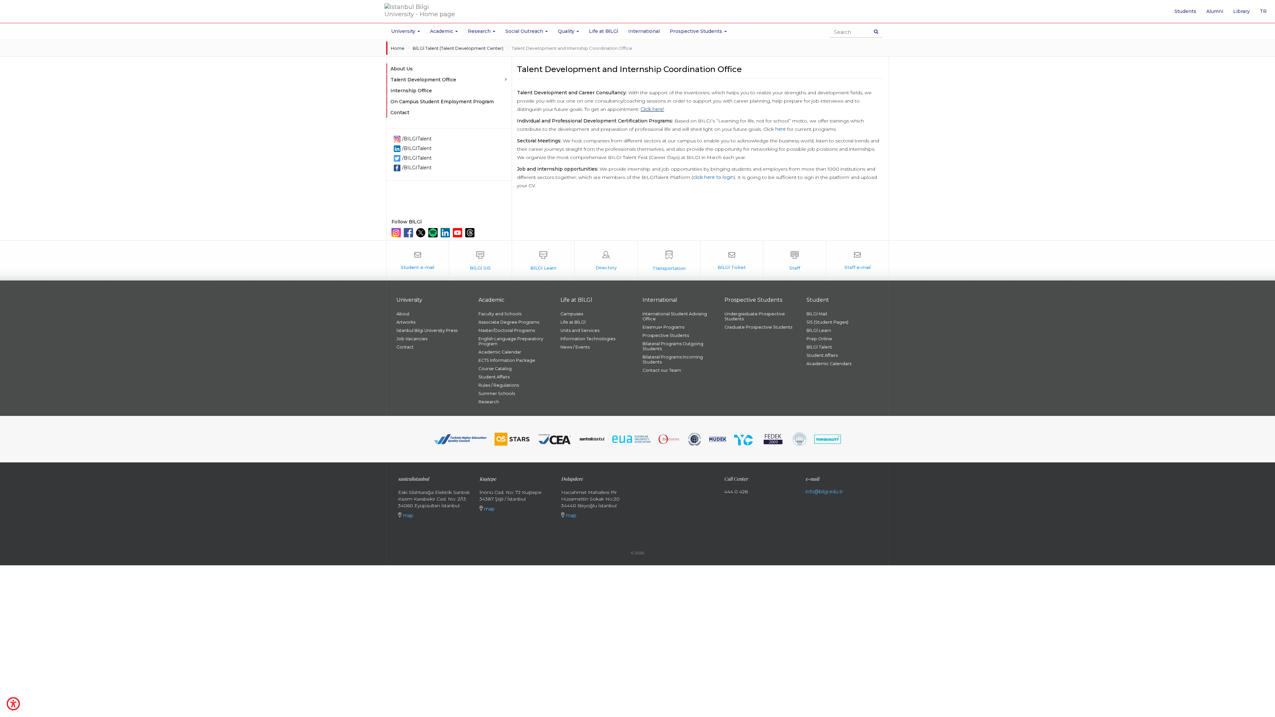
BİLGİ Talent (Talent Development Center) (458, 48)
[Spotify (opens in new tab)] (433, 232)
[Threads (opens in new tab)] (470, 232)
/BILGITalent (417, 139)
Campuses (571, 313)
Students (1185, 11)
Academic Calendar (499, 352)
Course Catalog (495, 368)
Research (488, 401)
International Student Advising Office (674, 316)
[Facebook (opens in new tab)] (409, 232)
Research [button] (480, 31)
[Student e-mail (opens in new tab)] (417, 260)
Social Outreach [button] (525, 31)
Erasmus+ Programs (663, 327)
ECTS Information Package (506, 360)
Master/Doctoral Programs (506, 330)
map (407, 515)
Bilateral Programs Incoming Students (672, 359)
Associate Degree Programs (508, 322)
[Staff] (794, 260)
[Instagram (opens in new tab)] (396, 232)
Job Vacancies (411, 338)
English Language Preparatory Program (510, 341)
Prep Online (819, 338)
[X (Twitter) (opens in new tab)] (421, 232)
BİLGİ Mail (817, 313)
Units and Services (579, 330)
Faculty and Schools (499, 313)
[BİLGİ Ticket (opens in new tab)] (732, 260)
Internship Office (411, 91)
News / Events (575, 347)
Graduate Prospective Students (758, 327)
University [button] (404, 31)
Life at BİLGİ (603, 31)
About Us (401, 69)
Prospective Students (665, 335)
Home (397, 48)
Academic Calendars (829, 363)
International (644, 31)
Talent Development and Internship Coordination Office (572, 48)
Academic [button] (442, 31)
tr (1266, 13)
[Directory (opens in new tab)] (606, 260)
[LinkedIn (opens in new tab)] (446, 232)
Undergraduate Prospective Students (754, 316)
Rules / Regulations (498, 385)
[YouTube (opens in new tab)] (458, 232)
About (403, 313)
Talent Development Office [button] (423, 80)
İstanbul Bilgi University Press (427, 330)
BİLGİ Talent (819, 347)
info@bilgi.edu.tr (824, 492)
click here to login (713, 177)
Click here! (652, 109)
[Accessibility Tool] (13, 703)
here (780, 129)
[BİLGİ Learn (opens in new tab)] (543, 260)
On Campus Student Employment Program (442, 102)
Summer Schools (496, 393)
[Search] (876, 31)
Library (1241, 11)
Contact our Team (661, 370)
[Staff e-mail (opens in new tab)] (857, 260)
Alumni (1214, 11)
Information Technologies (587, 338)
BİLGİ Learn (819, 330)
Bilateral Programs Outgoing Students (672, 346)
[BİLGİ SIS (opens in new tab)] (480, 260)
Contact (399, 113)
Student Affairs (494, 376)
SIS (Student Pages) (827, 322)
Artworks (405, 322)
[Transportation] (669, 260)
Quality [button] (567, 31)
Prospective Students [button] (696, 31)
